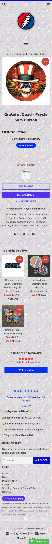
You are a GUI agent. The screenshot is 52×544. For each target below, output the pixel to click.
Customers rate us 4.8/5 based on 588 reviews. (26, 399)
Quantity (26, 170)
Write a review (26, 145)
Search (6, 484)
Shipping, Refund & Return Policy (19, 488)
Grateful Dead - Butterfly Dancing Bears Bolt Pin (13, 333)
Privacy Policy (9, 480)
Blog (4, 477)
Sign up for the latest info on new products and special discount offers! (25, 450)
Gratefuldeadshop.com (33, 528)
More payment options (26, 200)
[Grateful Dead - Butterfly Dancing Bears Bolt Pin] (13, 316)
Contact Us (40, 541)
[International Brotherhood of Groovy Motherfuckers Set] (39, 266)
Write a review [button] (26, 370)
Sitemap (6, 492)
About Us (7, 473)
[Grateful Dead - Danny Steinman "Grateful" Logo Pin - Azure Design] (13, 266)
